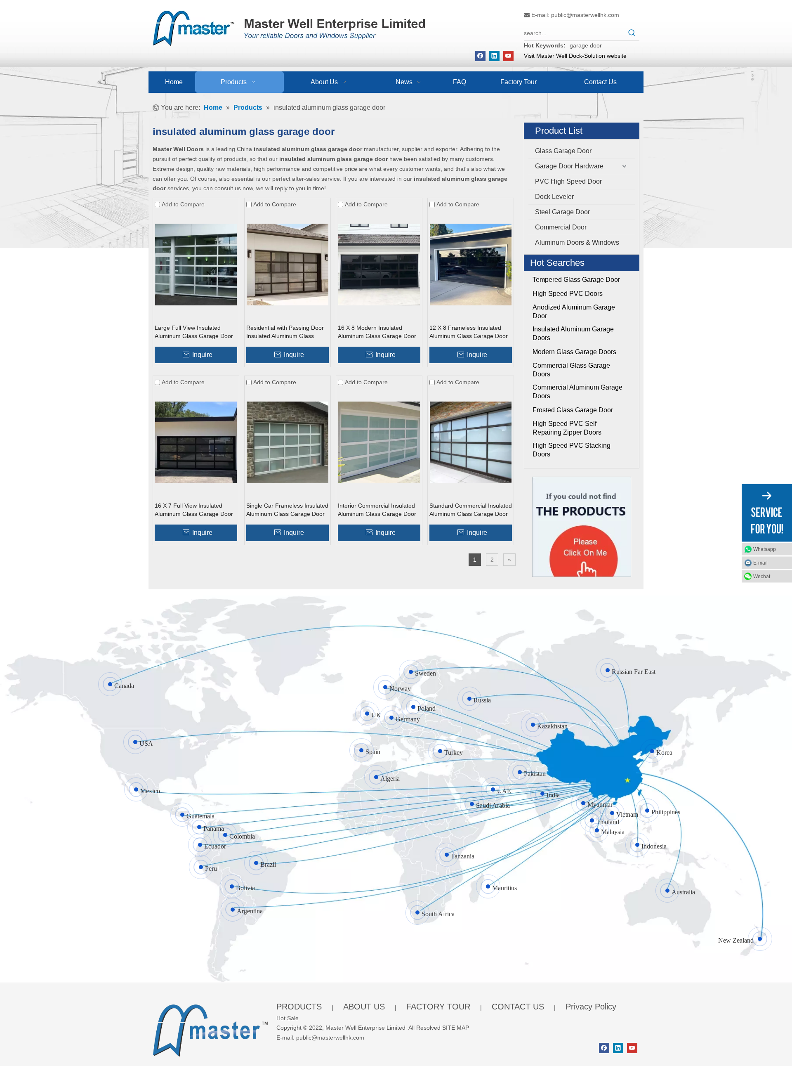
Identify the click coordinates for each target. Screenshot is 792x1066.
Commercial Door (561, 227)
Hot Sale (287, 1018)
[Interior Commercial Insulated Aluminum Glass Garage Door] (379, 441)
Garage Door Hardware (569, 166)
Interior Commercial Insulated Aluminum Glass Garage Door (377, 509)
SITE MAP (455, 1027)
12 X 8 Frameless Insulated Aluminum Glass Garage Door (468, 331)
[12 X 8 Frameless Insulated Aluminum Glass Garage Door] (471, 264)
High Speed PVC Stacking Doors (571, 450)
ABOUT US (364, 1006)
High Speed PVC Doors (568, 293)
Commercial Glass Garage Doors (571, 370)
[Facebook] (480, 56)
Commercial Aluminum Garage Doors (577, 391)
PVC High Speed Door (568, 181)
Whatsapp (764, 549)
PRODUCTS (299, 1006)
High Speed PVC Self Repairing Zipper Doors (567, 428)
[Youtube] (508, 56)
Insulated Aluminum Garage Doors (573, 333)
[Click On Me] (581, 527)
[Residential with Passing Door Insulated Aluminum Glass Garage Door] (287, 264)
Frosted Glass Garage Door (573, 410)
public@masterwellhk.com (585, 15)
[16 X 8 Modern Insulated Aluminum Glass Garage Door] (379, 264)
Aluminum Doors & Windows (577, 242)
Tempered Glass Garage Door (576, 279)
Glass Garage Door (563, 150)
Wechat (761, 576)
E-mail (760, 562)
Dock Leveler (554, 196)
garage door (586, 45)
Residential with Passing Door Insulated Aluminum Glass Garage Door (285, 332)
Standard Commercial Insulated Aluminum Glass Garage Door (470, 509)
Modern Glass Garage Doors (574, 351)
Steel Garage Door (562, 211)
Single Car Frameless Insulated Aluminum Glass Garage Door (287, 509)
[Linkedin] (494, 56)
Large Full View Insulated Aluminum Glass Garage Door (194, 331)
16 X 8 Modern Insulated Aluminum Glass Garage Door (377, 331)
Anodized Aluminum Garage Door (574, 311)
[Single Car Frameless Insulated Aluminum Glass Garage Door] (287, 441)
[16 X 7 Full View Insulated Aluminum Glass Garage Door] (196, 441)
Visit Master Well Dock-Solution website (575, 55)
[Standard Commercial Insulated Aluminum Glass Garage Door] (471, 441)
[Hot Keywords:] (632, 33)
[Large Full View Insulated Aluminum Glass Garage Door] (196, 264)
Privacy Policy (591, 1006)
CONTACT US (518, 1006)
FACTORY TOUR (438, 1006)
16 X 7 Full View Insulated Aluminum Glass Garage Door (194, 509)
